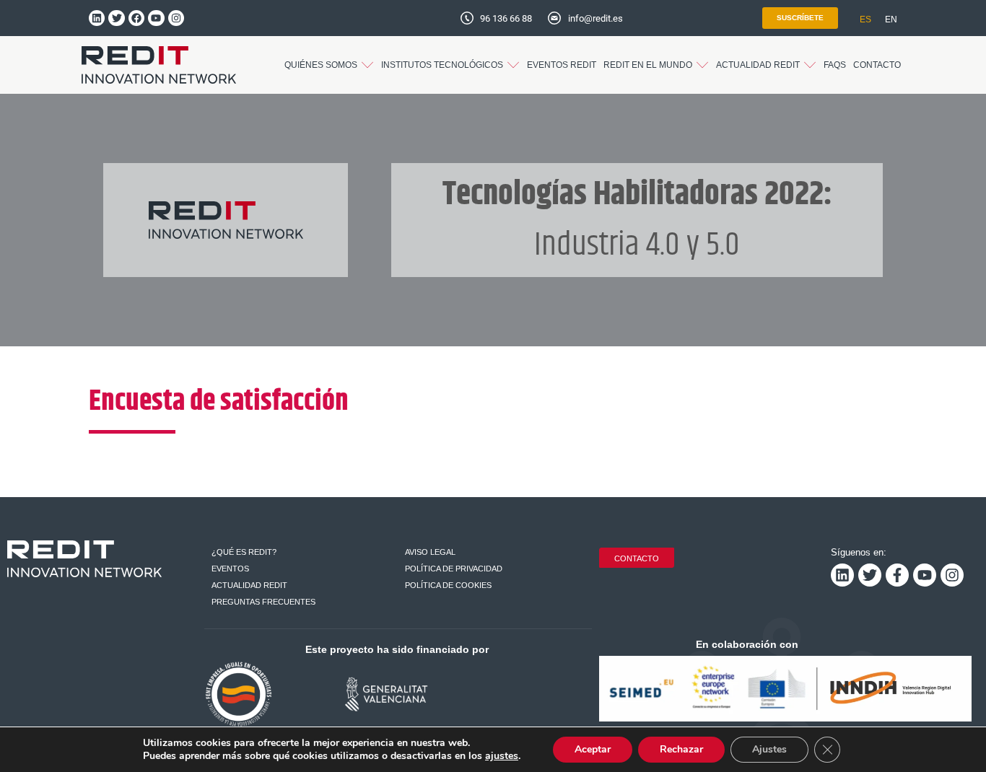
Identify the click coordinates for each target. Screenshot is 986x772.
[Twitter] (116, 18)
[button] (329, 65)
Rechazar (681, 749)
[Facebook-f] (897, 575)
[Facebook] (136, 18)
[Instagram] (176, 18)
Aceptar (593, 749)
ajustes (501, 756)
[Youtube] (156, 18)
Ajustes (769, 749)
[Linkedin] (97, 18)
